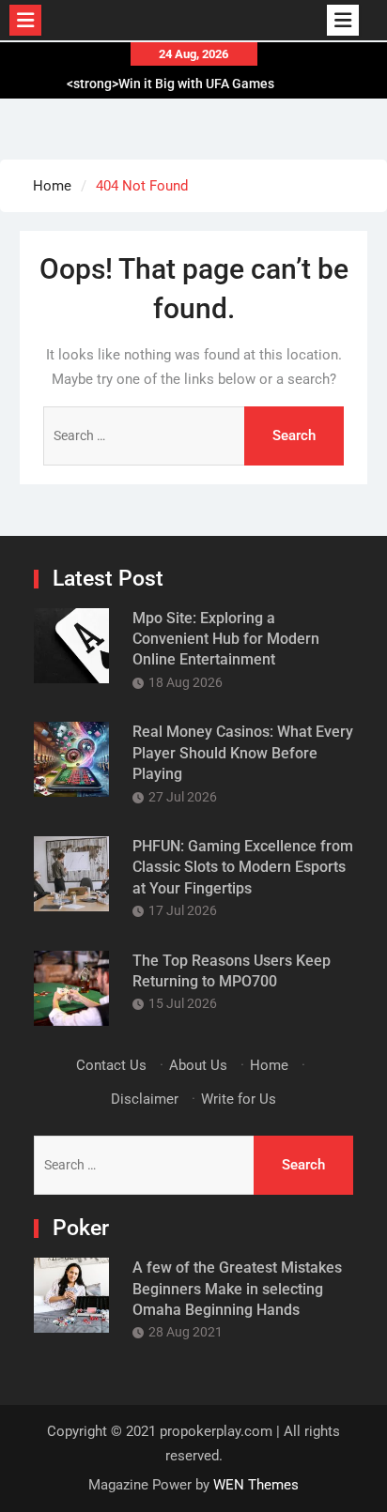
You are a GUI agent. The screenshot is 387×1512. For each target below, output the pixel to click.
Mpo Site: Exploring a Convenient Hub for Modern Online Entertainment (225, 639)
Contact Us (111, 1065)
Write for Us (238, 1099)
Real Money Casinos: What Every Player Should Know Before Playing (242, 753)
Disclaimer (144, 1099)
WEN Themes (256, 1484)
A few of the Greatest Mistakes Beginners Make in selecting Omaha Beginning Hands (237, 1289)
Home (269, 1065)
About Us (198, 1065)
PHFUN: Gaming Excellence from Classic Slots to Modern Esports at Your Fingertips (242, 867)
